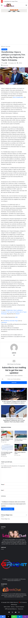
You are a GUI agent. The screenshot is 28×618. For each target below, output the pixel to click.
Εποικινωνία (20, 608)
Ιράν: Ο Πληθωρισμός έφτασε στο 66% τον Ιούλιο (7, 439)
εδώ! (16, 317)
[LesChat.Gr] (8, 5)
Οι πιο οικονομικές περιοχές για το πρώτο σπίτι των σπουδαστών (6, 453)
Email (2, 490)
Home (3, 46)
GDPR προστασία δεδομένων (11, 608)
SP (20, 602)
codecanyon (4, 322)
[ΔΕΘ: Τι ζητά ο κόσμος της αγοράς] (21, 447)
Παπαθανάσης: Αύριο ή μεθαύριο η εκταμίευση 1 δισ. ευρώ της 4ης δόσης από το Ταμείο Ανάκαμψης (14, 312)
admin (4, 63)
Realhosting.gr (14, 604)
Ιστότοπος (3, 496)
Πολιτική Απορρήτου (20, 606)
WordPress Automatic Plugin (11, 320)
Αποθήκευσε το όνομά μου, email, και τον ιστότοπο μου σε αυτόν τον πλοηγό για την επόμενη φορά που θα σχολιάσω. (13, 503)
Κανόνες (13, 606)
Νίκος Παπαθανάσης (18, 97)
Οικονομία (8, 46)
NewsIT (18, 313)
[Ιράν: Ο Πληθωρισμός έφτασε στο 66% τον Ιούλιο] (7, 434)
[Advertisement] (14, 30)
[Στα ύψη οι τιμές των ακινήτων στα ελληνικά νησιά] (21, 434)
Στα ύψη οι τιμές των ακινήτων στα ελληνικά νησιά (21, 439)
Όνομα (3, 484)
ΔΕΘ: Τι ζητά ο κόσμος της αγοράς (20, 453)
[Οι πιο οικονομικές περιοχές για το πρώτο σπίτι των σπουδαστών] (7, 447)
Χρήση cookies (7, 606)
